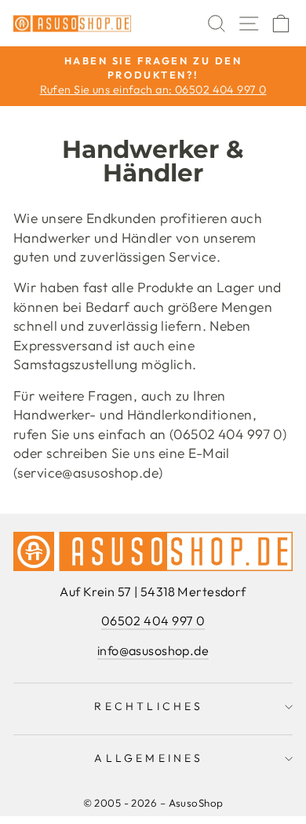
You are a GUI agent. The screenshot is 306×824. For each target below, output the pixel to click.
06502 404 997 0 (153, 620)
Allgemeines (148, 758)
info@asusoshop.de (153, 650)
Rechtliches (148, 706)
